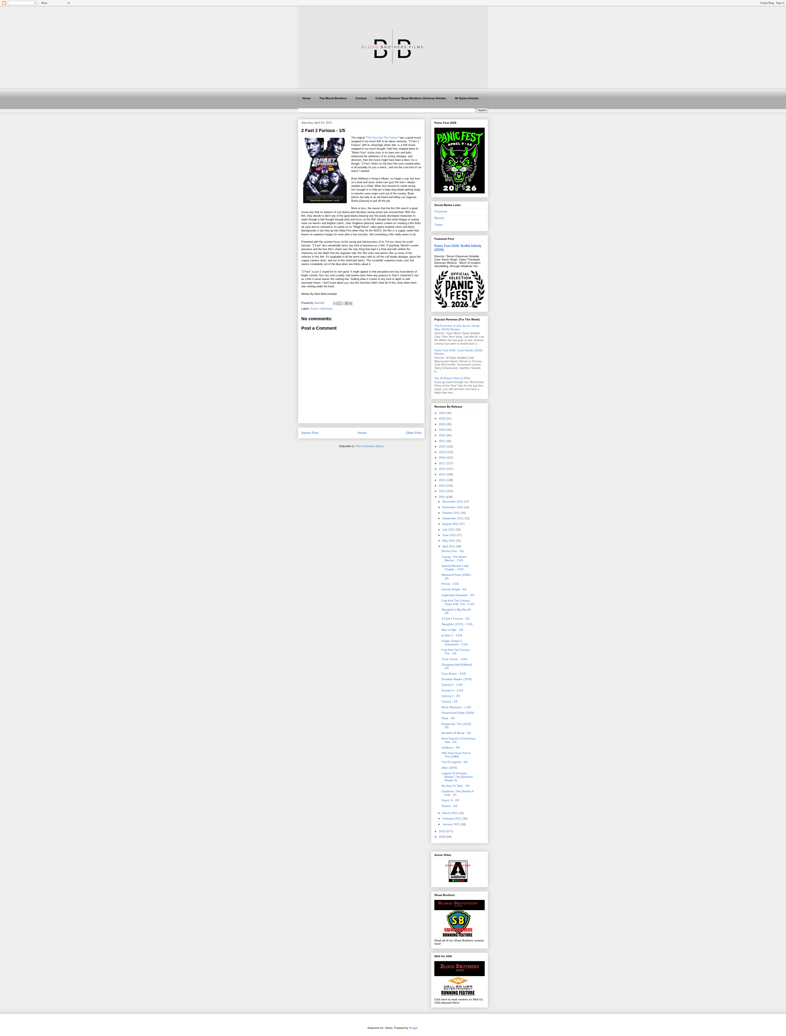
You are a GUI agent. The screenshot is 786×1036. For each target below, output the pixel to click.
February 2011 (452, 818)
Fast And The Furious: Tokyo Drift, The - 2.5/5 (458, 602)
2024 (442, 424)
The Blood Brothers (333, 98)
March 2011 (450, 813)
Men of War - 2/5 (452, 629)
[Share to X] (343, 303)
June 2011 (449, 535)
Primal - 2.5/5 (450, 583)
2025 (442, 418)
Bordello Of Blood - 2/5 (456, 733)
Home (307, 98)
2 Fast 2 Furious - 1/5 (456, 618)
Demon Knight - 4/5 (454, 589)
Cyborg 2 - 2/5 (451, 696)
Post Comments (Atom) (370, 446)
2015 (442, 474)
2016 (442, 468)
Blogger (413, 1027)
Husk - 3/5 (448, 718)
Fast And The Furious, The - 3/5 (456, 651)
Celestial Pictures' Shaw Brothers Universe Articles (410, 98)
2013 (442, 485)
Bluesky (439, 218)
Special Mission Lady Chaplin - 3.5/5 (455, 567)
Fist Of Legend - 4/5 (455, 762)
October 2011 (451, 512)
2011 (442, 496)
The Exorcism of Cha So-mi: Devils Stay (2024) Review (456, 327)
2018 (442, 457)
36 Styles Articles (467, 98)
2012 (442, 491)
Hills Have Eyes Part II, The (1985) (456, 754)
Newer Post (309, 433)
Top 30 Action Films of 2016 (452, 378)
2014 (442, 480)
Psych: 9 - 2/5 (450, 800)
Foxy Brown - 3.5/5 (454, 673)
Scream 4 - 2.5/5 (452, 690)
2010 (442, 831)
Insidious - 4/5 (451, 747)
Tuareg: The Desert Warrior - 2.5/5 (454, 558)
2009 (442, 836)
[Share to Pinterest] (351, 303)
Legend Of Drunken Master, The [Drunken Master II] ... (457, 777)
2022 (442, 435)
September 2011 (453, 518)
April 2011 (449, 546)
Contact (361, 98)
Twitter (438, 224)
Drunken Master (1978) (457, 679)
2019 (442, 452)
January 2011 (451, 824)
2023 (442, 429)
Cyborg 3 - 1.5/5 (452, 684)
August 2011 (450, 523)
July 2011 (448, 529)
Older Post (413, 433)
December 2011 (453, 501)
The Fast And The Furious (382, 137)
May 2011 (449, 540)
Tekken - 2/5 (449, 806)
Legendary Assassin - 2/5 (458, 595)
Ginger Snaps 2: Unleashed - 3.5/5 (455, 642)
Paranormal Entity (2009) (458, 712)
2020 (442, 446)
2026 (442, 413)
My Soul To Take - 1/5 (456, 785)
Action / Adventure (321, 308)
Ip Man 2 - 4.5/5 (452, 635)
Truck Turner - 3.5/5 (454, 659)
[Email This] (335, 303)
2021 (442, 441)
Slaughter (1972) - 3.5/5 (457, 624)
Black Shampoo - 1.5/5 (456, 707)
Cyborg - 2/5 (450, 701)
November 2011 (453, 507)
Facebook (440, 211)
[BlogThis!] (339, 303)
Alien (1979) (449, 767)
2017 (442, 463)
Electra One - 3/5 (453, 551)
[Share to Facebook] (347, 303)
